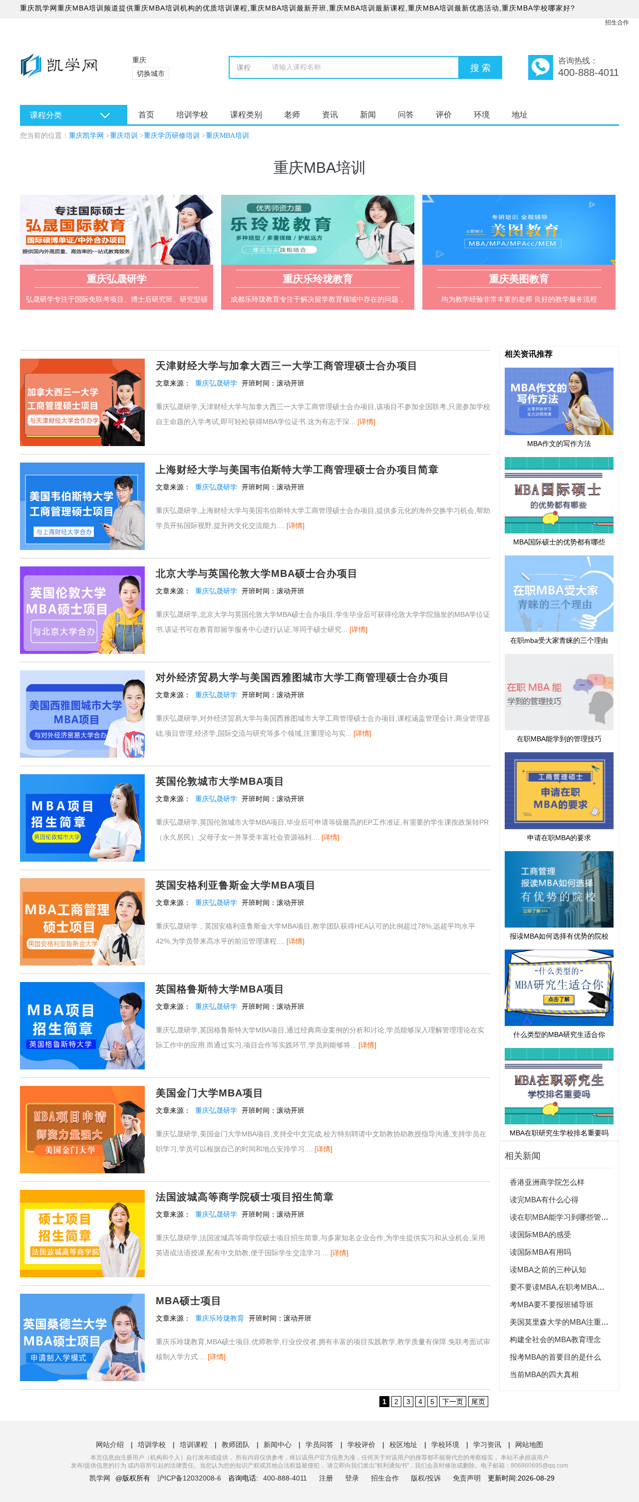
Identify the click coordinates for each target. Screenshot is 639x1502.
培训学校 (192, 114)
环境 (482, 114)
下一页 (452, 1402)
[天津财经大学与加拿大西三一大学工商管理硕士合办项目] (82, 366)
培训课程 (194, 1445)
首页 (146, 114)
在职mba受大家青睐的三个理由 (559, 640)
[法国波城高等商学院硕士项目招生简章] (82, 1197)
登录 (352, 1478)
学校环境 (445, 1445)
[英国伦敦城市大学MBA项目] (82, 781)
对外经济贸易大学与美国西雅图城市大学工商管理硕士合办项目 (302, 677)
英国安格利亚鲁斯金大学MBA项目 (236, 885)
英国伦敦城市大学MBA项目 (220, 781)
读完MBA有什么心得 (544, 1199)
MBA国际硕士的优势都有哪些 (559, 542)
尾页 (478, 1402)
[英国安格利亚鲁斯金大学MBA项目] (82, 885)
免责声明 (467, 1478)
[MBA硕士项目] (82, 1301)
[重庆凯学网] (63, 70)
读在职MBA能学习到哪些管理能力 (567, 1217)
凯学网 (99, 1478)
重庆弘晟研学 (216, 383)
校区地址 (403, 1445)
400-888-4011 (286, 1478)
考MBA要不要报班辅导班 (552, 1304)
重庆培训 (124, 135)
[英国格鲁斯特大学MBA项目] (82, 989)
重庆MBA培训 (227, 135)
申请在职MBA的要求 (559, 837)
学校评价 (361, 1445)
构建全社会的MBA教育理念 (555, 1339)
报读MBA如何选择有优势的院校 (559, 936)
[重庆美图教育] (519, 230)
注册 (326, 1478)
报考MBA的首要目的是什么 (555, 1357)
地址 (520, 114)
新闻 (368, 114)
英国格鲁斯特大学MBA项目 (220, 989)
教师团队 (236, 1445)
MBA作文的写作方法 (559, 444)
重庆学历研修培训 (172, 135)
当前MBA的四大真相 (544, 1374)
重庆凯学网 (86, 135)
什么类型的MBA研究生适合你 (559, 1034)
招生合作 (617, 22)
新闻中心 (278, 1445)
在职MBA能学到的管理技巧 (559, 739)
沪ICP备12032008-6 (189, 1478)
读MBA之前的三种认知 (548, 1269)
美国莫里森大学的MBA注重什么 (563, 1322)
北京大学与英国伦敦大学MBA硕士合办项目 (257, 573)
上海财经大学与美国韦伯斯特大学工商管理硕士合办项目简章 (297, 469)
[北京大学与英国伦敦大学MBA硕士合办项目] (82, 573)
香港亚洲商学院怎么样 (547, 1182)
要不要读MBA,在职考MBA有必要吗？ (572, 1287)
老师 (292, 114)
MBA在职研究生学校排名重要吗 (559, 1133)
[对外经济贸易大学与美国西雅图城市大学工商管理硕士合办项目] (82, 677)
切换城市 (151, 73)
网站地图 (529, 1445)
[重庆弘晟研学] (116, 230)
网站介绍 (110, 1445)
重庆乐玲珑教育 (219, 1318)
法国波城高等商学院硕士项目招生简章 (245, 1196)
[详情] (366, 422)
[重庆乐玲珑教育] (317, 230)
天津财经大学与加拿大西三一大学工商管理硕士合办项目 (287, 365)
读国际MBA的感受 (540, 1234)
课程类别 (246, 114)
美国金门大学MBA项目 (210, 1092)
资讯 (330, 114)
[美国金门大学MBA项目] (82, 1093)
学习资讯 (487, 1445)
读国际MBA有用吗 (540, 1252)
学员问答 (319, 1445)
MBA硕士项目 (189, 1300)
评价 (444, 114)
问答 (406, 114)
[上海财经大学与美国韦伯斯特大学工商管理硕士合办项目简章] (82, 470)
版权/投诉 (426, 1478)
